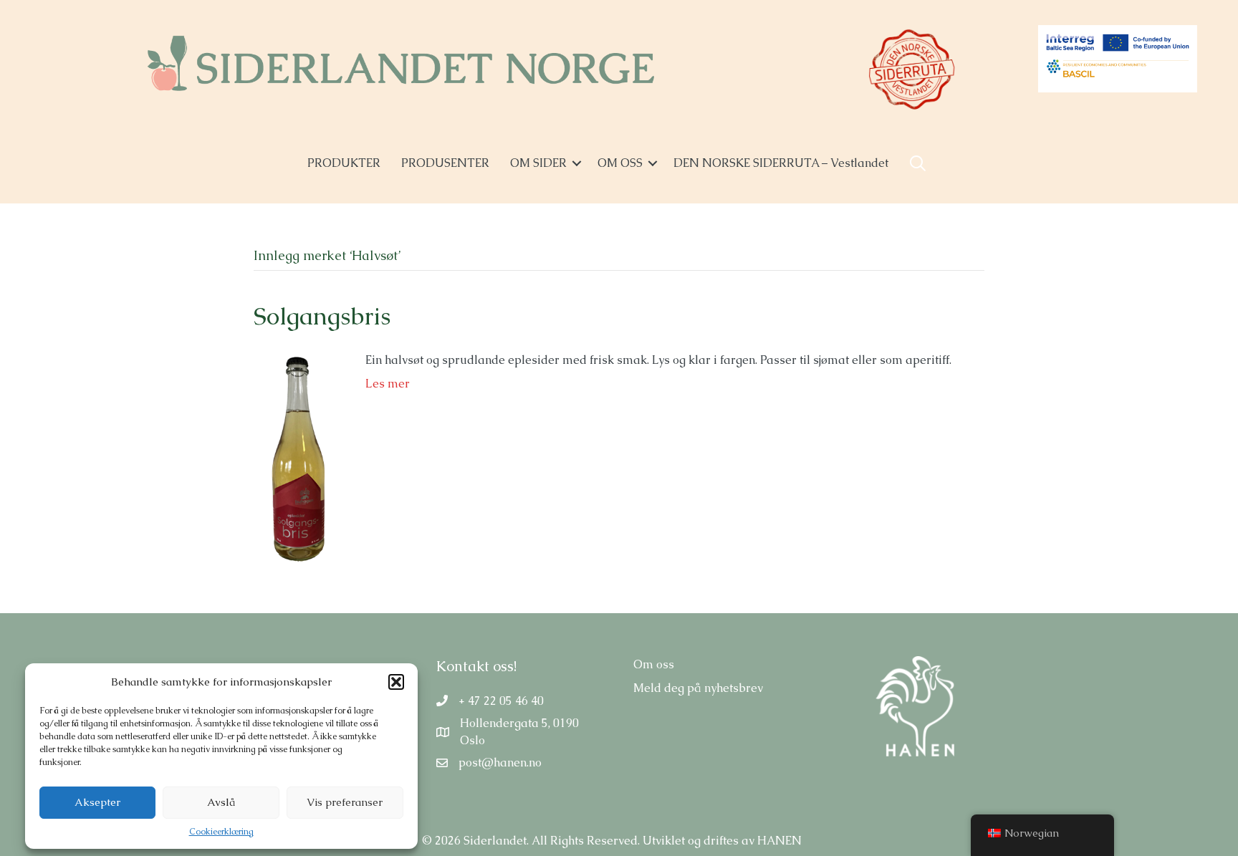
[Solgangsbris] (295, 458)
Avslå (221, 802)
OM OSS (620, 162)
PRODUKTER (343, 162)
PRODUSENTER (445, 162)
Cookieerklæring (221, 831)
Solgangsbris (322, 316)
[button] (396, 682)
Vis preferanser (345, 802)
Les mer (387, 383)
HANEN (779, 840)
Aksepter (97, 802)
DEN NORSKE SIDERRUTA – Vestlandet (780, 162)
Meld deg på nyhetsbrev (698, 688)
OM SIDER (538, 162)
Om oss (653, 664)
